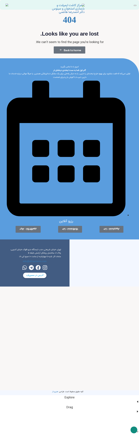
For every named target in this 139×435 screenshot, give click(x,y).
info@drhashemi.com (35, 261)
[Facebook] (38, 267)
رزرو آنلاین (66, 221)
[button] (135, 5)
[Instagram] (44, 267)
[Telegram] (31, 267)
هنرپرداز (55, 391)
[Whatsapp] (24, 267)
